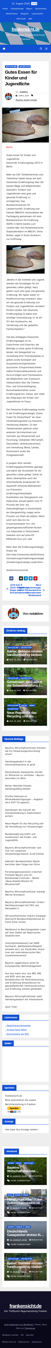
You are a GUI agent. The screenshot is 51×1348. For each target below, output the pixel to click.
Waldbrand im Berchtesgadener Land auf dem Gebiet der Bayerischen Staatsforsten (25, 932)
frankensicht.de (26, 29)
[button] (41, 48)
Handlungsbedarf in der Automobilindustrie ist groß (24, 1203)
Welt (30, 19)
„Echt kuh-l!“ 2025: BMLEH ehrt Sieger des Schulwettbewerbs (18, 589)
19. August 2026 (18, 1272)
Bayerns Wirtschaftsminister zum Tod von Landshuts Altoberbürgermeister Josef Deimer (24, 850)
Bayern (29, 8)
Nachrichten (24, 66)
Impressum (36, 1342)
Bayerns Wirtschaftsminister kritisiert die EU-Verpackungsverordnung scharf (25, 750)
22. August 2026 (18, 1176)
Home (5, 8)
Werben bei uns (9, 1342)
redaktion (24, 92)
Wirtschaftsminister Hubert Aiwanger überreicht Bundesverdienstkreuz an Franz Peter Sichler (25, 918)
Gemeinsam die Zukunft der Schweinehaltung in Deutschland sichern (24, 685)
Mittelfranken (12, 14)
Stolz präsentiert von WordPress (18, 1324)
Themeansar (29, 1328)
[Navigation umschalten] (46, 49)
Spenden (30, 1335)
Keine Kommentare (20, 1181)
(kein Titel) (11, 1006)
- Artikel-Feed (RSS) (16, 1029)
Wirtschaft (21, 19)
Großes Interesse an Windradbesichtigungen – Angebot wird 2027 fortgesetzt (24, 799)
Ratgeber (25, 14)
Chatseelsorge (17, 8)
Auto (10, 1195)
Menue (31, 705)
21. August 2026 (18, 1208)
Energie (19, 1227)
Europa (24, 705)
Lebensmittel (37, 14)
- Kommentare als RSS (17, 1034)
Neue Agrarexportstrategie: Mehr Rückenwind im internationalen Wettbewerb (33, 590)
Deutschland (40, 8)
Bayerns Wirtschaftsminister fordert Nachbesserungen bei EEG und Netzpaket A (24, 905)
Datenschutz (23, 1342)
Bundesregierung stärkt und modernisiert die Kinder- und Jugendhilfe (21, 837)
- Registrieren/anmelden (18, 1025)
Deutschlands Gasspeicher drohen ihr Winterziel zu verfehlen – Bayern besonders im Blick (24, 775)
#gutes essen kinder (26, 100)
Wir (22, 1335)
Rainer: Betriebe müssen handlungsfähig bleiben (25, 653)
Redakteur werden (10, 1335)
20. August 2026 (18, 1240)
